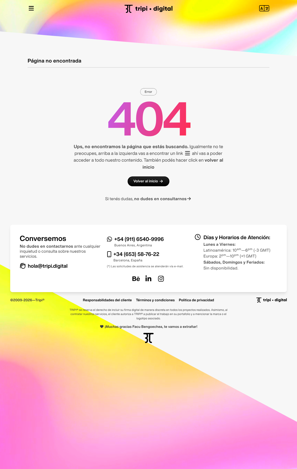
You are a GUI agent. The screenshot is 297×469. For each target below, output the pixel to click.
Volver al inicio (145, 181)
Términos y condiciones (155, 300)
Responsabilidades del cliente (107, 300)
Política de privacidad (196, 300)
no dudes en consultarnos (160, 199)
